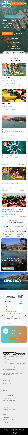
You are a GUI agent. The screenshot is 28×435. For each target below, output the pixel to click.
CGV (23, 430)
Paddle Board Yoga (8, 388)
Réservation (6, 405)
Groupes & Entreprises (9, 400)
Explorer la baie (7, 268)
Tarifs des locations (9, 403)
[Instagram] (15, 433)
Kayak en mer (6, 385)
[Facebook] (13, 433)
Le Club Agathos (7, 374)
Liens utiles (6, 407)
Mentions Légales (17, 430)
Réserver (9, 33)
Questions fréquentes (9, 409)
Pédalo (5, 390)
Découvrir (21, 85)
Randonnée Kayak (8, 398)
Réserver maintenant (16, 338)
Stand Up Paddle (8, 383)
